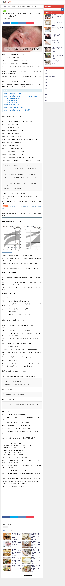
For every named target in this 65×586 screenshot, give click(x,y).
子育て (46, 82)
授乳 (46, 88)
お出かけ (46, 70)
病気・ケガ (47, 94)
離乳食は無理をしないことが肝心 (14, 107)
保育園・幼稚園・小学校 (50, 76)
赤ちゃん (6, 526)
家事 (46, 85)
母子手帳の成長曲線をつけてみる (13, 98)
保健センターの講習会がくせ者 (13, 104)
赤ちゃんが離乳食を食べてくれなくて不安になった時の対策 (21, 96)
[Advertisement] (22, 501)
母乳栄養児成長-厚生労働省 (7, 252)
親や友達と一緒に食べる (12, 102)
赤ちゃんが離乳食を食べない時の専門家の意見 (17, 110)
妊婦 (46, 79)
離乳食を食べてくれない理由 (13, 93)
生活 (46, 91)
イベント (46, 73)
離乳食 (4, 10)
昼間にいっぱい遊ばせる (12, 100)
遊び (46, 97)
